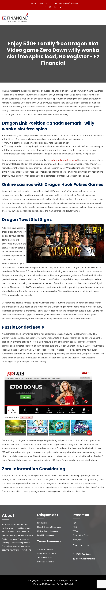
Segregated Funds (81, 535)
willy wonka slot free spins (63, 160)
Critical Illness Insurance (47, 531)
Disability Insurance (45, 535)
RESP (75, 522)
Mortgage (77, 539)
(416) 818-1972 (39, 3)
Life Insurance (43, 522)
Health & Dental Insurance (49, 527)
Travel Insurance (44, 557)
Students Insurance (45, 561)
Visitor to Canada (45, 549)
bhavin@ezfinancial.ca (68, 3)
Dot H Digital (66, 584)
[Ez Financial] (16, 18)
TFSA (75, 531)
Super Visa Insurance (46, 553)
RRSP (75, 527)
